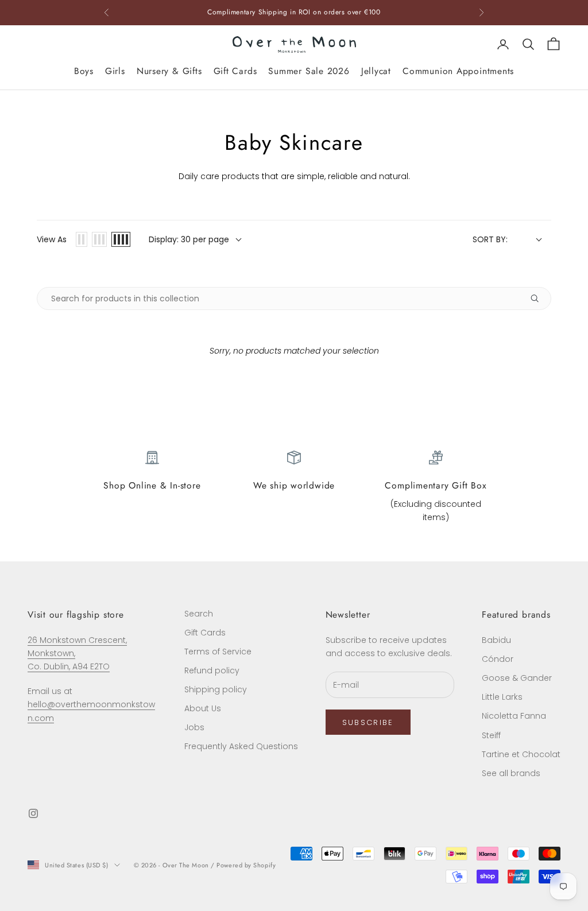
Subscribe (368, 722)
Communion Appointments (458, 70)
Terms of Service (218, 651)
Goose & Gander (517, 678)
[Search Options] (539, 298)
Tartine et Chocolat (521, 754)
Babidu (496, 640)
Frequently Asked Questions (241, 746)
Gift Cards (235, 70)
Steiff (491, 735)
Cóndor (497, 659)
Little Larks (502, 697)
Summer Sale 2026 (308, 70)
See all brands (511, 773)
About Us (202, 708)
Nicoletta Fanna (514, 716)
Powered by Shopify (246, 865)
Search (198, 613)
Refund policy (211, 670)
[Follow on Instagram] (33, 813)
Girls (115, 70)
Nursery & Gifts (169, 70)
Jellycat (376, 70)
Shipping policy (215, 689)
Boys (84, 70)
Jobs (194, 727)
